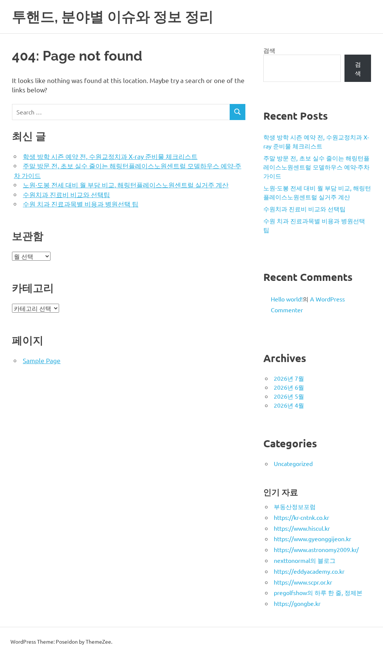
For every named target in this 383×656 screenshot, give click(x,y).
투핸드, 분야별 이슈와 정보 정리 (113, 16)
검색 (269, 50)
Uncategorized (293, 463)
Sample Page (42, 360)
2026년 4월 (289, 405)
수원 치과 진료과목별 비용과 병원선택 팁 (80, 204)
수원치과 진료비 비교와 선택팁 (66, 194)
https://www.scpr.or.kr (303, 582)
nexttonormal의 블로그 (304, 560)
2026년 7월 (289, 378)
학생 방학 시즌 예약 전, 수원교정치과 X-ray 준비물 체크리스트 (110, 156)
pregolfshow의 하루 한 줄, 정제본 (318, 592)
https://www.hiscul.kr (302, 528)
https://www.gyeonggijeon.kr (312, 538)
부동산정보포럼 (295, 506)
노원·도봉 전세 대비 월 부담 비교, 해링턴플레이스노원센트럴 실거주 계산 (126, 184)
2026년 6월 (289, 387)
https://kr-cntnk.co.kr (301, 517)
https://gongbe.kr (297, 603)
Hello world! (287, 299)
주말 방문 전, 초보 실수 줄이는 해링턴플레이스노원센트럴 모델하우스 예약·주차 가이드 (316, 167)
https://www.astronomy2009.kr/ (316, 549)
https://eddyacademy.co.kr (309, 571)
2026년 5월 (289, 396)
